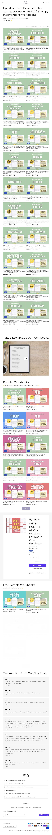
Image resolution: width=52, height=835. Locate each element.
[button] (2, 2)
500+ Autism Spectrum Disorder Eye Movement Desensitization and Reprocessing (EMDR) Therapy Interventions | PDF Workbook (37, 122)
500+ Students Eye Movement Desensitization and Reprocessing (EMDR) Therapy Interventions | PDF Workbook (37, 222)
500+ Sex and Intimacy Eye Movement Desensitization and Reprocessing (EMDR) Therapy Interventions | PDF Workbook (37, 321)
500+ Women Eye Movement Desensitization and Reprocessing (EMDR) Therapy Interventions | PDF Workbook (14, 172)
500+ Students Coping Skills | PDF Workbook (13, 609)
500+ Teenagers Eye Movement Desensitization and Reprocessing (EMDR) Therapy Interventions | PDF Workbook (37, 197)
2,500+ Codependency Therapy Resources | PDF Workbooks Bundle (36, 502)
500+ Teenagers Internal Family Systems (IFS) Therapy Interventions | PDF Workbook (36, 455)
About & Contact (20, 807)
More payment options (37, 568)
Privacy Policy (28, 807)
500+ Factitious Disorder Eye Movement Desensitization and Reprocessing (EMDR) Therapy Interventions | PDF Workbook (37, 97)
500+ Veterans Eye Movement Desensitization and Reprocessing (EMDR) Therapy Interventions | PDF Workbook (37, 172)
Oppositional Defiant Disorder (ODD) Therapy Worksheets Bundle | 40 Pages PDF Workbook (13, 455)
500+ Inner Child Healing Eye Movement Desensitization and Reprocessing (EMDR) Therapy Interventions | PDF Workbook (37, 73)
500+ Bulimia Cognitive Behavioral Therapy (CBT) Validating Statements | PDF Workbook (37, 478)
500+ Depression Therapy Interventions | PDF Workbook (13, 478)
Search (12, 807)
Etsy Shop (40, 673)
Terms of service (46, 830)
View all (26, 508)
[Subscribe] (24, 814)
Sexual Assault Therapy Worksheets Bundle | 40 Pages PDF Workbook (13, 502)
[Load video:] (26, 358)
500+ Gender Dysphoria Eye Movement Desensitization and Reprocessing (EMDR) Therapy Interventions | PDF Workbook (14, 97)
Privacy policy (38, 830)
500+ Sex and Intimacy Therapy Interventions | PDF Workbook (13, 407)
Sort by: (28, 26)
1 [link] (17, 329)
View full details (40, 573)
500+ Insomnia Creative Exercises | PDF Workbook (14, 658)
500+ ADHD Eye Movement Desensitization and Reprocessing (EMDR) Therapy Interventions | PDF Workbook (14, 147)
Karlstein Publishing (16, 830)
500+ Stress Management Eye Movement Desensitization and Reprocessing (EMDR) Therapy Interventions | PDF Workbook (14, 246)
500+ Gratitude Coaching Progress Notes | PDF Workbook (36, 635)
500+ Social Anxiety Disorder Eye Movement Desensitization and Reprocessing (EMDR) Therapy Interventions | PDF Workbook (37, 271)
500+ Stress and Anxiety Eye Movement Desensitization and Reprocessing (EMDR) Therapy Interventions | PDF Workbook (37, 246)
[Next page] (34, 330)
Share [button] (32, 573)
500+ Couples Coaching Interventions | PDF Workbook (36, 610)
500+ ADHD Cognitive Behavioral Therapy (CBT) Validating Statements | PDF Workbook (36, 431)
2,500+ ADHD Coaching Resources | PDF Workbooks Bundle (35, 407)
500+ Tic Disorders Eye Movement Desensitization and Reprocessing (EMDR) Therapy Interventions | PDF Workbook (37, 48)
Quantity (31, 554)
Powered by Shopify (24, 830)
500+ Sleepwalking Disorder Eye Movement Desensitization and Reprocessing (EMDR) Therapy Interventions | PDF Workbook (14, 296)
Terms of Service (37, 807)
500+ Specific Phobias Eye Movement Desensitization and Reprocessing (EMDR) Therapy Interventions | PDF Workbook (14, 271)
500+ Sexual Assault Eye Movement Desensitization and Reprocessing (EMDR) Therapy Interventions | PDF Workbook (14, 321)
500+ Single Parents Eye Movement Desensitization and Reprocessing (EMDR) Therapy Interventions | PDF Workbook (37, 296)
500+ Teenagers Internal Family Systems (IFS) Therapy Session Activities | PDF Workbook (13, 431)
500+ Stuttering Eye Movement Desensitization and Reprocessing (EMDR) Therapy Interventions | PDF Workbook (14, 73)
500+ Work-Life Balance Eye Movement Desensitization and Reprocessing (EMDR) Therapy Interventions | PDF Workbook (37, 147)
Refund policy (32, 830)
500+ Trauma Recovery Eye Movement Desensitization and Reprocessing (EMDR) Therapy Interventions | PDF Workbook (14, 197)
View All (26, 665)
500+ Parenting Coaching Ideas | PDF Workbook (14, 634)
